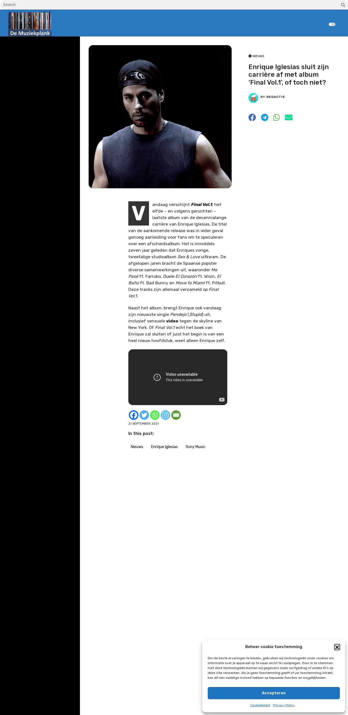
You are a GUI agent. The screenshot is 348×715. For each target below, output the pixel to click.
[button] (337, 647)
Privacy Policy (284, 705)
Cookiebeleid (260, 705)
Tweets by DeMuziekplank (31, 44)
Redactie (275, 97)
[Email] (176, 415)
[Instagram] (165, 415)
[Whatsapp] (155, 415)
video (172, 320)
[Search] (343, 5)
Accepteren (274, 693)
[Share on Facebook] (252, 119)
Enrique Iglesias (164, 447)
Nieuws (137, 447)
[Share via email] (289, 119)
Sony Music (195, 447)
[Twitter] (144, 415)
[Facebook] (133, 415)
